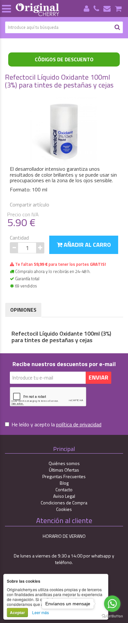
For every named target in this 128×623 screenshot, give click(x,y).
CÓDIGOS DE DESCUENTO (64, 59)
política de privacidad (78, 424)
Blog (64, 482)
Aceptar (17, 612)
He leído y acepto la (56, 424)
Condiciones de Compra (64, 502)
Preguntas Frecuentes (64, 476)
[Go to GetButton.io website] (112, 616)
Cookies (64, 509)
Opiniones (23, 310)
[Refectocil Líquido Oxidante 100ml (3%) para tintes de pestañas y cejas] (64, 130)
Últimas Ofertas (64, 469)
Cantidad (19, 238)
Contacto (64, 489)
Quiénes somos (64, 463)
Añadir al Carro (86, 244)
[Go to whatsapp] (112, 603)
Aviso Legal (64, 496)
